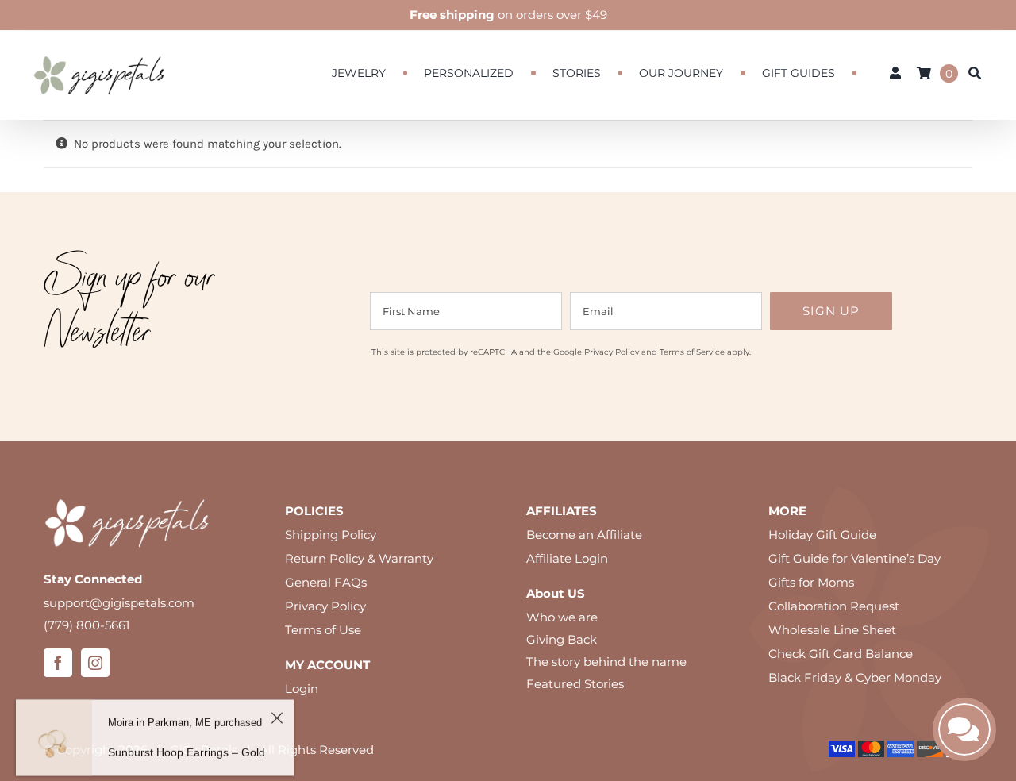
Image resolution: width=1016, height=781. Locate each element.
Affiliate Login (567, 558)
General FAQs (326, 582)
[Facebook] (58, 662)
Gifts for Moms (811, 582)
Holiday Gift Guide (822, 534)
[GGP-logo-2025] (99, 48)
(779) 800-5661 (86, 625)
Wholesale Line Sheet (832, 629)
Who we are (562, 617)
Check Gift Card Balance (840, 653)
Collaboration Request (833, 606)
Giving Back (561, 639)
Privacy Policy (611, 352)
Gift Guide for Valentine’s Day (854, 558)
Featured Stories (575, 683)
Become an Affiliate (584, 534)
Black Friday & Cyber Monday (854, 677)
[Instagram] (95, 662)
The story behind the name (606, 661)
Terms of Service (692, 352)
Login (301, 688)
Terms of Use (323, 629)
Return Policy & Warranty (359, 558)
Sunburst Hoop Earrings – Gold (186, 743)
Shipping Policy (330, 534)
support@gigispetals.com (119, 602)
